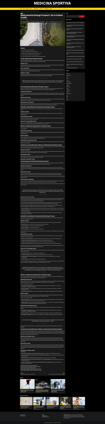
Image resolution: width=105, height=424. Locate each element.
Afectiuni (67, 73)
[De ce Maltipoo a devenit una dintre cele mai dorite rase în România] (52, 401)
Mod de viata (36, 8)
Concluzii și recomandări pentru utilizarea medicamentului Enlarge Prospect (33, 56)
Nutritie (67, 88)
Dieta (67, 78)
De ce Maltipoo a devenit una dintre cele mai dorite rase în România (74, 29)
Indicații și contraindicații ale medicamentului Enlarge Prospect (31, 53)
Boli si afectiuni (68, 75)
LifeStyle (67, 85)
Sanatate (27, 8)
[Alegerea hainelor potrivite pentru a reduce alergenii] (58, 384)
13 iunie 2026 (51, 408)
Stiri (67, 98)
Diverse (41, 8)
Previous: (28, 374)
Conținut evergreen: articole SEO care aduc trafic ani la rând (74, 61)
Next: (57, 374)
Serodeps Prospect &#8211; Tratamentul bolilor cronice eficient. (31, 368)
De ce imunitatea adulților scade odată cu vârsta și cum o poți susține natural (74, 43)
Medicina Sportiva (52, 3)
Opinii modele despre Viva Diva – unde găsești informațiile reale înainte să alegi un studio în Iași (75, 36)
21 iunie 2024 (26, 19)
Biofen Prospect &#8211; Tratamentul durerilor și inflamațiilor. (31, 366)
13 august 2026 (24, 408)
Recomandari (46, 8)
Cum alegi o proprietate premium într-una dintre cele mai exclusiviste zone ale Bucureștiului (74, 33)
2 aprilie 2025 (24, 392)
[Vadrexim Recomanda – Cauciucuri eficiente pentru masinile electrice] (42, 384)
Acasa (21, 8)
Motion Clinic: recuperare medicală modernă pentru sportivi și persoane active (75, 40)
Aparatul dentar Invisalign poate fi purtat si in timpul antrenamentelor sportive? (73, 47)
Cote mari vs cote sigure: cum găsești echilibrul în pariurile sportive (74, 65)
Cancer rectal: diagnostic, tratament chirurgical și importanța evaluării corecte (74, 26)
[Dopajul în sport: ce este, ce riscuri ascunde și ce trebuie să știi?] (26, 401)
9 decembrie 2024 (40, 392)
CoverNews (55, 422)
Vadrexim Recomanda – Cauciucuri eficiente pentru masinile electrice (42, 391)
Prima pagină (22, 11)
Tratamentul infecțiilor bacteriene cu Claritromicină (29, 365)
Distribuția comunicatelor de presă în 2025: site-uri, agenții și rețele (74, 53)
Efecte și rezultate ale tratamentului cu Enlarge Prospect (30, 54)
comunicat (22, 19)
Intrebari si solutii (68, 83)
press (52, 392)
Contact (50, 8)
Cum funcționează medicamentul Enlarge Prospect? (29, 51)
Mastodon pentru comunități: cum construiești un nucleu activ (75, 50)
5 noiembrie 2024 (55, 392)
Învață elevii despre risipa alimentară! (71, 67)
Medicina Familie (22, 414)
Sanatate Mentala (22, 415)
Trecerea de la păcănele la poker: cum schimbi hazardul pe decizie (75, 56)
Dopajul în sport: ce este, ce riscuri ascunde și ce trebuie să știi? (75, 22)
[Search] (84, 9)
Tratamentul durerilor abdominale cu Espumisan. (28, 367)
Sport (24, 8)
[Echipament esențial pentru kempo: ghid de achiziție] (27, 384)
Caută (67, 13)
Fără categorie (68, 81)
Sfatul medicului (68, 93)
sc (21, 392)
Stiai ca (31, 8)
